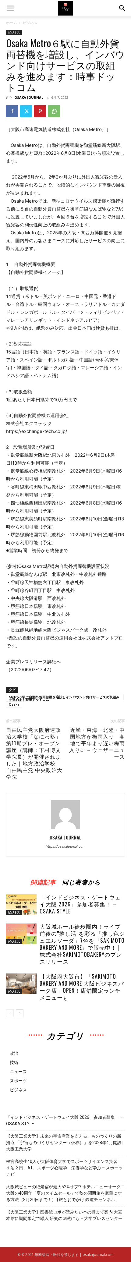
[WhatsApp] (54, 111)
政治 (14, 1053)
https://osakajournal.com (66, 846)
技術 (14, 1062)
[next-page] (19, 1013)
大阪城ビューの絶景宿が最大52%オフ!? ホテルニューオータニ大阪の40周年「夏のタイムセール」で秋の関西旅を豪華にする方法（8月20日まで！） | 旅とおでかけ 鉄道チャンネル (65, 1193)
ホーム (11, 22)
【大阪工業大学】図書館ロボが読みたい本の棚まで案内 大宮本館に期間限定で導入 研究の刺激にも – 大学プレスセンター (64, 1215)
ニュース (18, 1071)
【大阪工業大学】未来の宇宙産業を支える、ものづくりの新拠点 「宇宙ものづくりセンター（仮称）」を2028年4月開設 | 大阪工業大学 (64, 1142)
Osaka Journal (28, 97)
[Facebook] (12, 111)
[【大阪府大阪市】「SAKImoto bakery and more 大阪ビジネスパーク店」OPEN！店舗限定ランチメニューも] (21, 983)
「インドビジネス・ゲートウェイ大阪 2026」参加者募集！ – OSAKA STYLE (80, 904)
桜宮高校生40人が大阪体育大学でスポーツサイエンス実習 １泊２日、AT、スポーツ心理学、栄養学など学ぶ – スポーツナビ (64, 1168)
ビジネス (30, 22)
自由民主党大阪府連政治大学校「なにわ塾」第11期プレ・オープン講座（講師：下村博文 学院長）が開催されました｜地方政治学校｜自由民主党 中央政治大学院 (34, 753)
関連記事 (43, 881)
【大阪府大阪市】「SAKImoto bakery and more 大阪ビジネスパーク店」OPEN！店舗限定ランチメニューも (82, 986)
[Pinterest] (40, 111)
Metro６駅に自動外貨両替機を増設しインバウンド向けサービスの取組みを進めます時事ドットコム (64, 697)
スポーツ (18, 1080)
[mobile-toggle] (10, 8)
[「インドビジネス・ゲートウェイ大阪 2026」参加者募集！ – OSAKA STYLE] (21, 904)
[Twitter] (26, 111)
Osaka (14, 704)
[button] (122, 8)
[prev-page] (10, 1013)
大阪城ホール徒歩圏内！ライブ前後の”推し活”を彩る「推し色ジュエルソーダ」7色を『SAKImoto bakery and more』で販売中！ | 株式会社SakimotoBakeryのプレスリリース (82, 943)
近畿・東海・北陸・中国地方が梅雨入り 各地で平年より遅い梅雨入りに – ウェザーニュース (97, 743)
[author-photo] (65, 828)
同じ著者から (81, 881)
